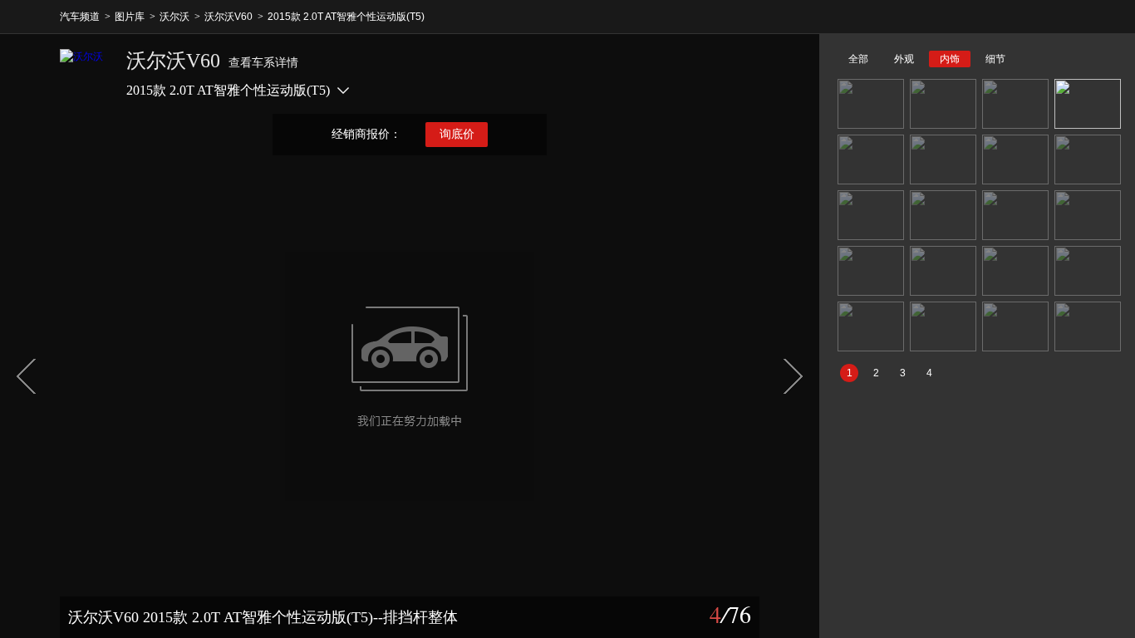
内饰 (950, 59)
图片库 (130, 16)
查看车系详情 (263, 62)
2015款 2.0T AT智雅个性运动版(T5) (346, 16)
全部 (858, 59)
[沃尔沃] (85, 74)
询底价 (457, 134)
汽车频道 (80, 16)
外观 (904, 59)
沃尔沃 (174, 16)
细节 (995, 59)
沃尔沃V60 (228, 16)
